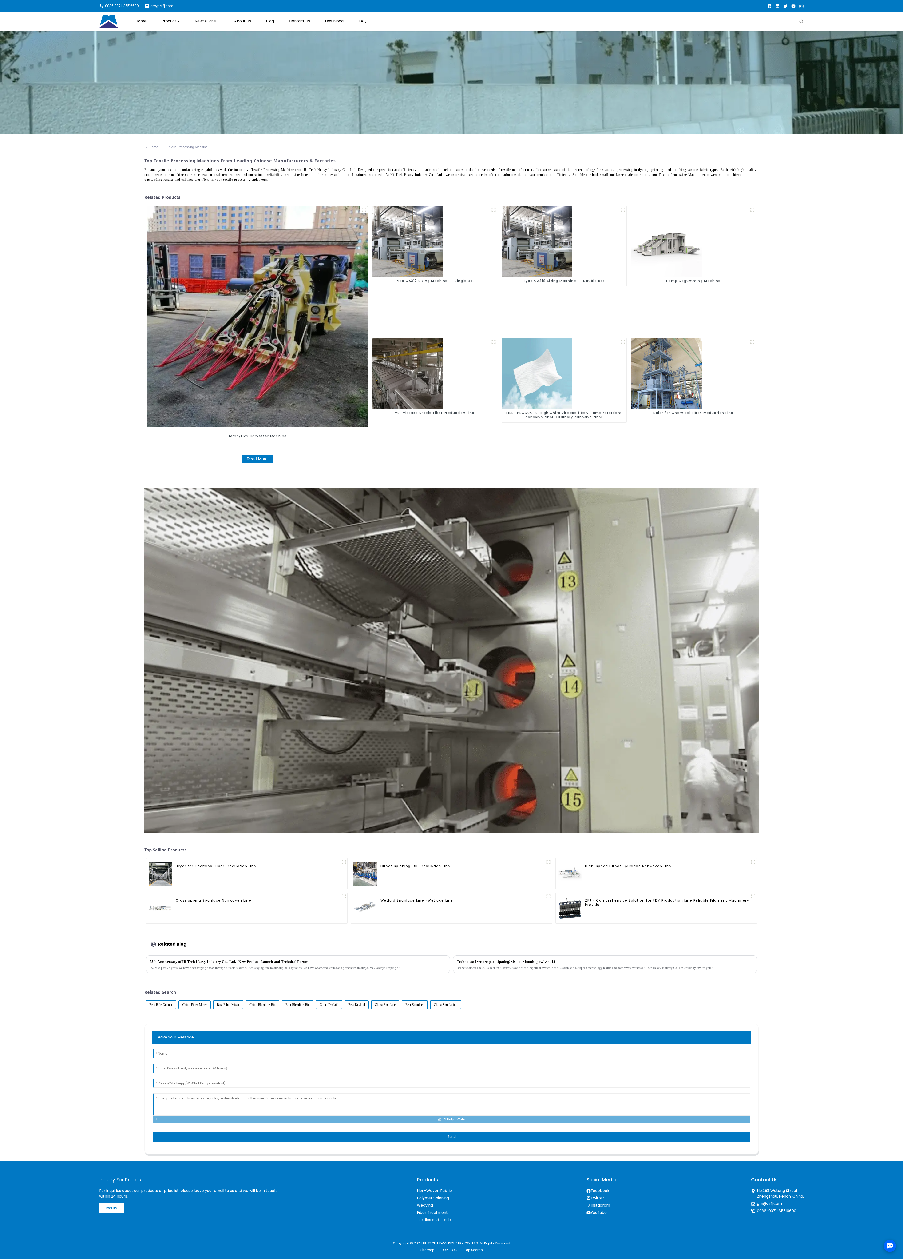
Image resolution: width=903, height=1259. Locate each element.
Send (452, 1136)
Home (153, 147)
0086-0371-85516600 (776, 1211)
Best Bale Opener (160, 1004)
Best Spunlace (414, 1004)
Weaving (425, 1205)
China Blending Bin (262, 1004)
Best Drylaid (356, 1004)
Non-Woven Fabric (434, 1190)
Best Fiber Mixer (228, 1004)
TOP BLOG (449, 1249)
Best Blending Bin (297, 1004)
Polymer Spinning (433, 1198)
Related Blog (172, 944)
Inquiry (111, 1208)
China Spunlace (385, 1004)
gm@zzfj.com (769, 1203)
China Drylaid (329, 1004)
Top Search (473, 1249)
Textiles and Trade (434, 1220)
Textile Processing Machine (187, 147)
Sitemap (427, 1249)
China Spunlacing (445, 1004)
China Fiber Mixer (194, 1004)
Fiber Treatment (432, 1212)
